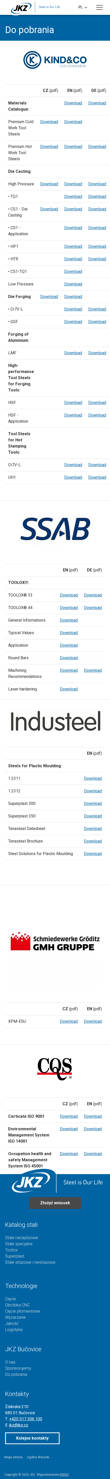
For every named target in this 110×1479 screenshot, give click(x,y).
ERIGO (64, 1474)
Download (73, 103)
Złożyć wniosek (55, 1202)
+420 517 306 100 (25, 1419)
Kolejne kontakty (32, 1438)
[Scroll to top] (99, 1468)
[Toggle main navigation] (99, 7)
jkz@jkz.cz (18, 1425)
